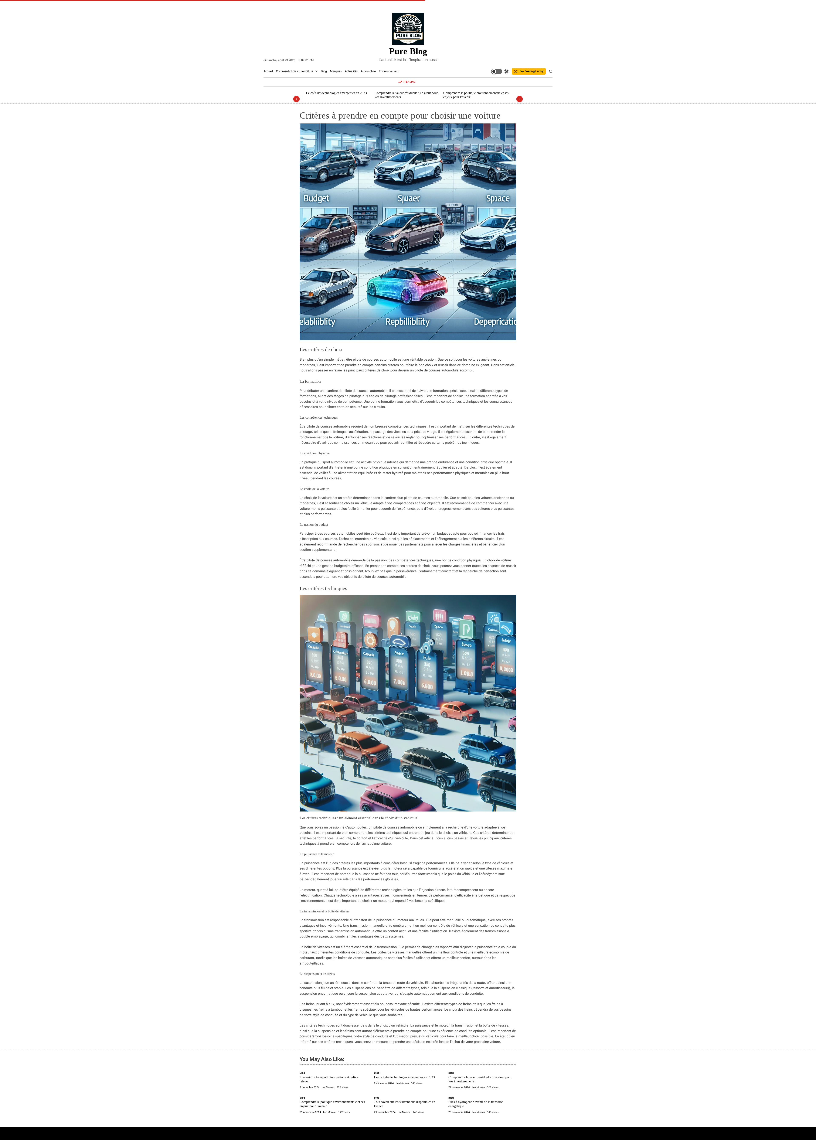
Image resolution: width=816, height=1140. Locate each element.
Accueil (268, 71)
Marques (336, 71)
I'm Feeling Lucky (532, 71)
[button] (296, 99)
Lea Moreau (328, 1087)
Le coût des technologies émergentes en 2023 (404, 1077)
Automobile (368, 71)
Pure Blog (408, 51)
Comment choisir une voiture (294, 71)
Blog (324, 71)
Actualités (351, 71)
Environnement (388, 71)
